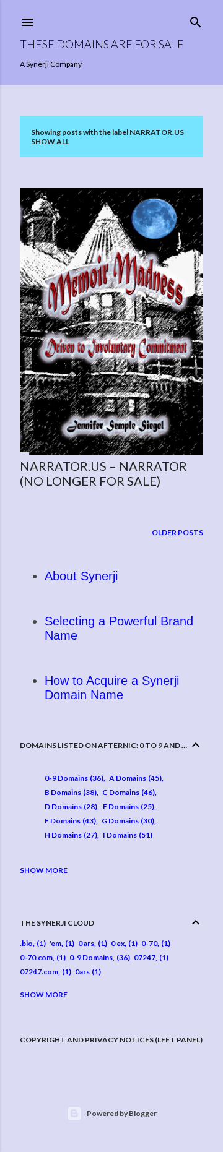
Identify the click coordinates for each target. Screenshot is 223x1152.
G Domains (127, 820)
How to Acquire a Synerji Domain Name (112, 688)
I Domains (126, 835)
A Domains (134, 778)
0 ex (118, 943)
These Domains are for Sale (102, 44)
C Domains (127, 792)
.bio (26, 943)
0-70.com (36, 957)
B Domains (69, 792)
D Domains (70, 806)
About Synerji (81, 576)
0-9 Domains (73, 778)
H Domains (70, 835)
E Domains (127, 806)
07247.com (39, 971)
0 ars (86, 943)
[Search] (195, 19)
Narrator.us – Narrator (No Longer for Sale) (103, 473)
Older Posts (177, 532)
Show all (50, 141)
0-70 (149, 943)
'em (55, 943)
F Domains (69, 820)
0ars (82, 971)
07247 (144, 957)
